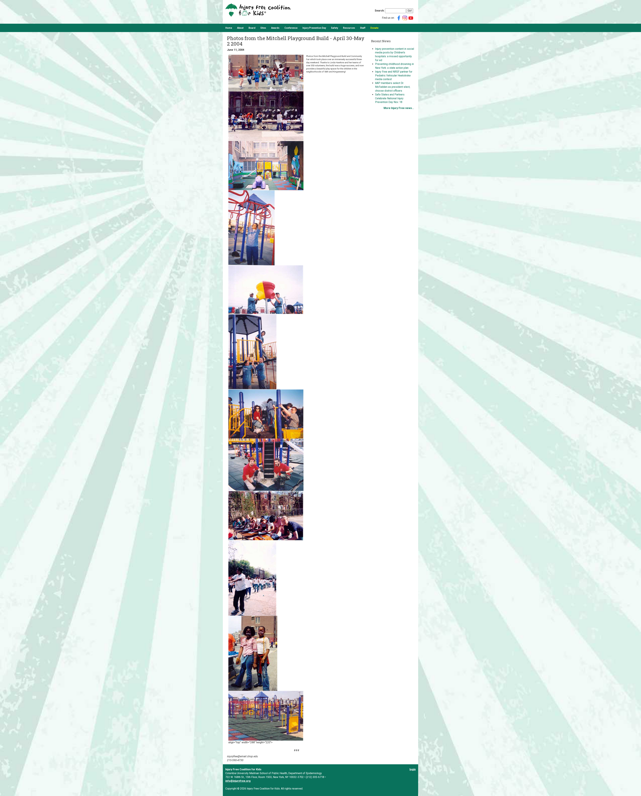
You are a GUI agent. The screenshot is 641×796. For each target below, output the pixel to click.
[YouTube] (410, 17)
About (240, 28)
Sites (263, 28)
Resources (349, 28)
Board (252, 28)
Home (228, 28)
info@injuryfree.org (238, 780)
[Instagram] (404, 17)
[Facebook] (398, 17)
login (412, 769)
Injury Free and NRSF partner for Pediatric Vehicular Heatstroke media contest (393, 75)
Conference (290, 28)
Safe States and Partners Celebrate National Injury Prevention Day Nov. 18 (389, 98)
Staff (362, 28)
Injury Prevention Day (314, 28)
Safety (334, 28)
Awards (275, 28)
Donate (374, 28)
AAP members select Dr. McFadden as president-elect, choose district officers (392, 86)
